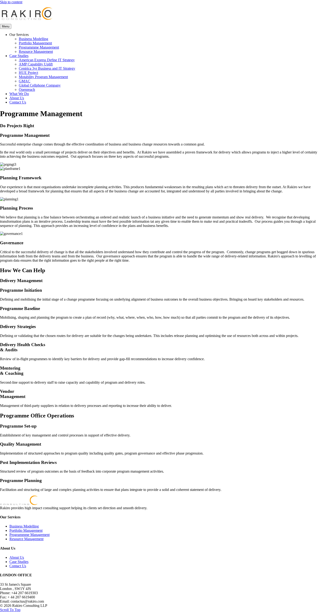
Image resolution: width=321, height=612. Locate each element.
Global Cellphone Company (40, 85)
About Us (16, 98)
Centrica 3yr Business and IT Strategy (47, 68)
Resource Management (36, 52)
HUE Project (28, 73)
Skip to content (11, 2)
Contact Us (17, 102)
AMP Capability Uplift (36, 64)
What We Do (19, 94)
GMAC (24, 81)
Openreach (27, 90)
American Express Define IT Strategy (47, 60)
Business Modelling (33, 39)
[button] (10, 610)
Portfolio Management (35, 43)
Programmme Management (39, 47)
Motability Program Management (43, 77)
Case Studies (18, 56)
